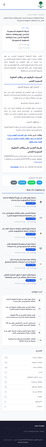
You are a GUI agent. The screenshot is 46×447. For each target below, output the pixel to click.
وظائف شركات (25, 28)
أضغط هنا (38, 162)
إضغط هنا (14, 167)
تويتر (39, 182)
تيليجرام (22, 182)
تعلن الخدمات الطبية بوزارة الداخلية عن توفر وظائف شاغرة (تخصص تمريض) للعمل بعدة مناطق (24, 138)
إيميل (14, 182)
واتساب (31, 182)
